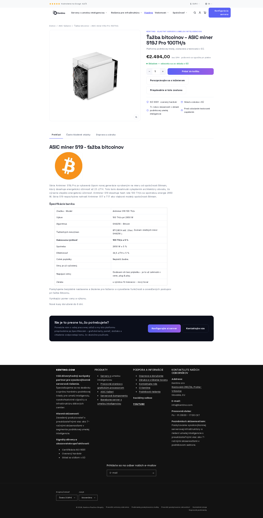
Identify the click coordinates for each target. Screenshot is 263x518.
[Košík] (205, 12)
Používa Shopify (97, 507)
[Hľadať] (195, 12)
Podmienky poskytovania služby (145, 507)
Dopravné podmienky (198, 510)
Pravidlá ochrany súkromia (117, 507)
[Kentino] (59, 13)
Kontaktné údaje (200, 507)
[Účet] (200, 12)
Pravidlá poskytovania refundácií (175, 507)
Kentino (86, 507)
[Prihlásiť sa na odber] (153, 473)
